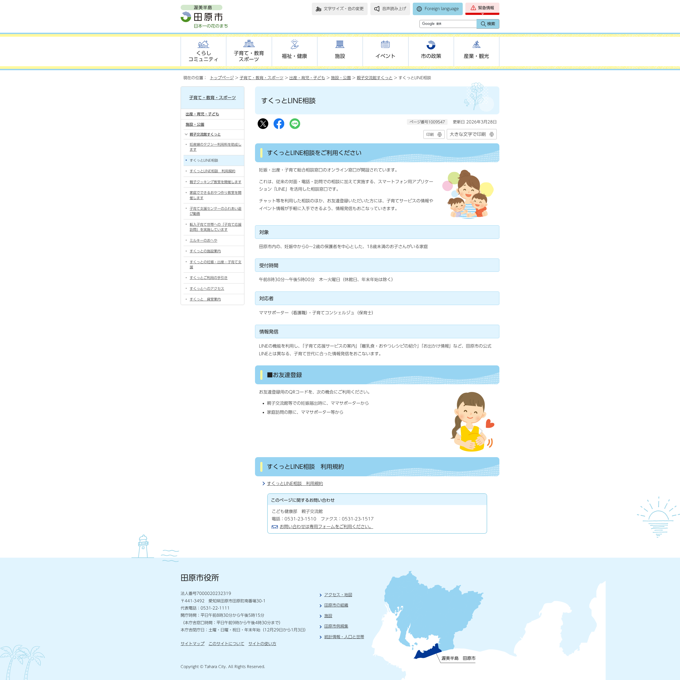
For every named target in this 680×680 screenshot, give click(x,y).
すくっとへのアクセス (207, 288)
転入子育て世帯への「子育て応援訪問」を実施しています (215, 227)
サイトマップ (193, 644)
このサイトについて (226, 644)
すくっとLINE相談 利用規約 (295, 483)
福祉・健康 (294, 56)
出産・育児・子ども (307, 78)
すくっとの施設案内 (205, 251)
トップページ (222, 78)
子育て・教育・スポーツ (261, 78)
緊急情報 (486, 8)
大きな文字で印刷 (468, 134)
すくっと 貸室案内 (205, 299)
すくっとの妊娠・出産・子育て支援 (215, 264)
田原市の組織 (336, 605)
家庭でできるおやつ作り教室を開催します (215, 195)
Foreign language (442, 9)
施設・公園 (341, 78)
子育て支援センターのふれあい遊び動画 (215, 211)
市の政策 (431, 56)
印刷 (430, 134)
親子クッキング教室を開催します (215, 182)
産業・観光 (476, 56)
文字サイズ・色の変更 (344, 9)
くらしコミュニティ (203, 56)
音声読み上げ (394, 9)
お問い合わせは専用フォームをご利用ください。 (326, 526)
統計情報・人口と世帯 (344, 637)
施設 (340, 56)
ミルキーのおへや (203, 240)
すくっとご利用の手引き (209, 277)
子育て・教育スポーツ (249, 56)
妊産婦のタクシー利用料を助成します (215, 147)
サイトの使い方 (262, 644)
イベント (385, 56)
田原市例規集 (336, 626)
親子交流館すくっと (375, 78)
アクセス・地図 (338, 595)
